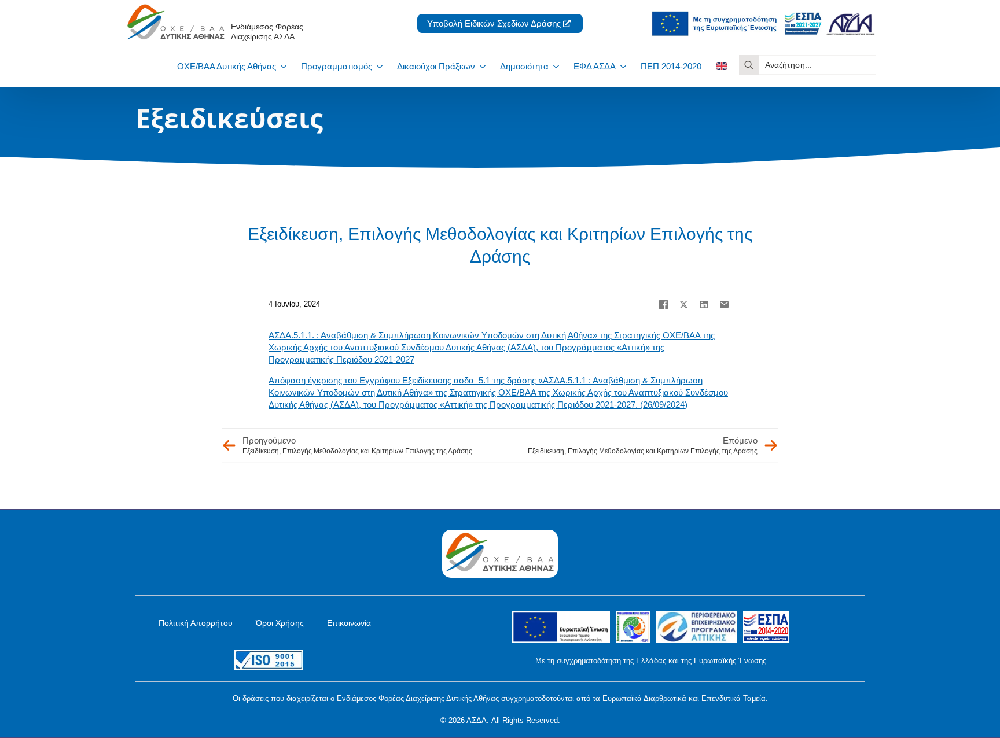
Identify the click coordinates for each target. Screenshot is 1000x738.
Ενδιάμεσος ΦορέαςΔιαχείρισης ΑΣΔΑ (267, 31)
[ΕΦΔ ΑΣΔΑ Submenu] (621, 66)
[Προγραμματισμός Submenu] (377, 66)
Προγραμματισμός (336, 66)
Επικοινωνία (349, 623)
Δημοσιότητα (524, 66)
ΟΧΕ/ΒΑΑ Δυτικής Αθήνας (226, 66)
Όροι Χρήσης (280, 623)
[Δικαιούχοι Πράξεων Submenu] (480, 66)
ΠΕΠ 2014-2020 (671, 66)
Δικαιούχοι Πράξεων (436, 66)
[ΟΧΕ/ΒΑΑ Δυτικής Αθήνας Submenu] (281, 66)
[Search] (749, 65)
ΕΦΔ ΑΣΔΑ (594, 66)
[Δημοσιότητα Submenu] (554, 66)
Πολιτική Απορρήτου (196, 623)
